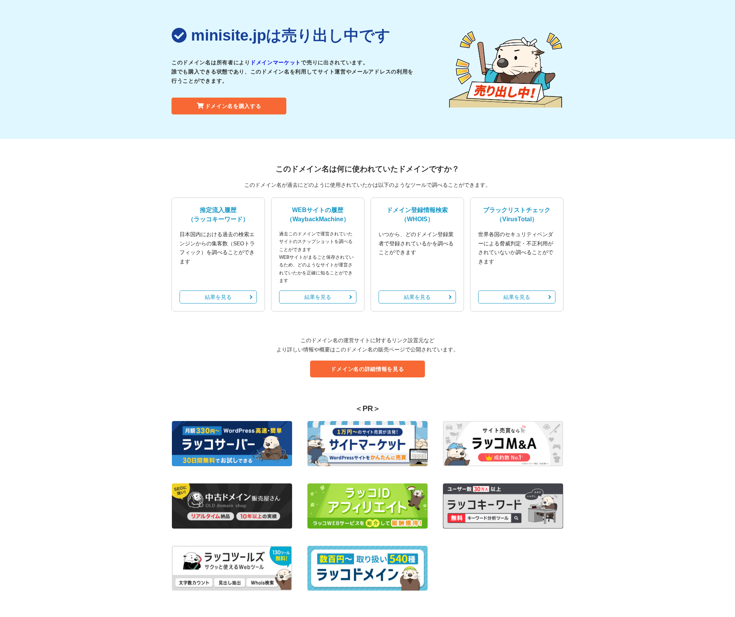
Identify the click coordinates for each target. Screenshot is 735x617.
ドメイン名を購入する (233, 106)
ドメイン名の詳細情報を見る (367, 369)
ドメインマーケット (275, 62)
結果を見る (218, 297)
